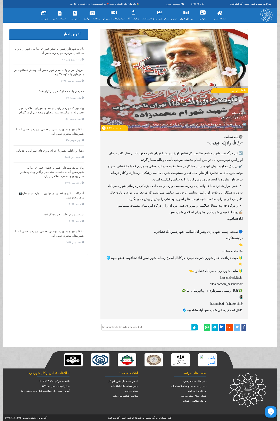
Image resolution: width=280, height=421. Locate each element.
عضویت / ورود (173, 3)
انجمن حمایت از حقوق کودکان (123, 381)
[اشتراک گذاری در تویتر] (237, 327)
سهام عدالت (131, 391)
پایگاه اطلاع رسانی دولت (193, 395)
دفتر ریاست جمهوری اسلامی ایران (188, 386)
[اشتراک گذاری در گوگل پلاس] (229, 327)
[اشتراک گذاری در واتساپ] (207, 327)
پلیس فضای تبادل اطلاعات (124, 386)
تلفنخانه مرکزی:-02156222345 (54, 381)
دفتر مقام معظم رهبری (194, 381)
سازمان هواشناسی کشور (125, 395)
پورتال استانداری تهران (194, 400)
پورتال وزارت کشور (196, 391)
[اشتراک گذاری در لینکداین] (222, 327)
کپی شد (151, 323)
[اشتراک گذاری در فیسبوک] (243, 327)
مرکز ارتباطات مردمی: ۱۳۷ (55, 386)
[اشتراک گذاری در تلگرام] (215, 327)
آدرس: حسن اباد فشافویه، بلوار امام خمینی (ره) (45, 391)
